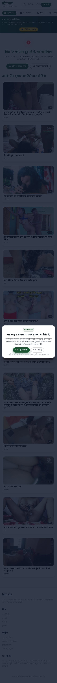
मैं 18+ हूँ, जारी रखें (21, 350)
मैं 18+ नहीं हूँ (37, 350)
